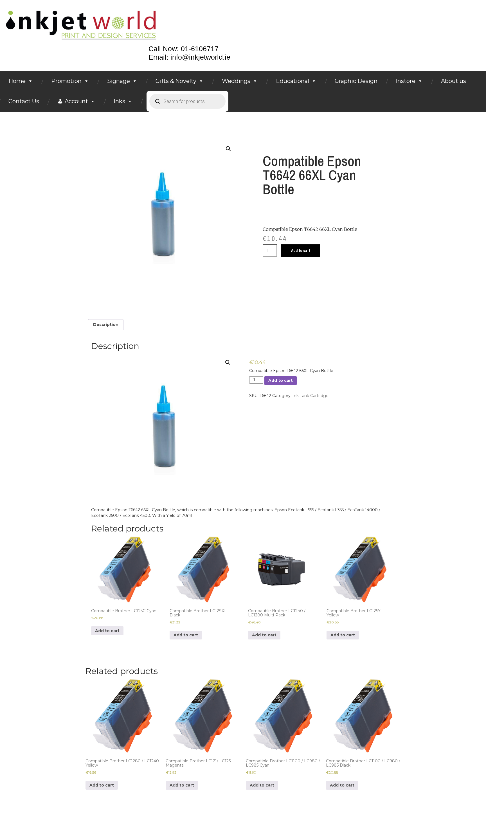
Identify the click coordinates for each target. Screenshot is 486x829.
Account (76, 101)
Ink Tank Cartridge (310, 395)
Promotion (66, 81)
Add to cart (300, 250)
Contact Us (23, 101)
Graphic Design (356, 81)
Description (105, 324)
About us (453, 81)
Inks (119, 101)
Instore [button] (405, 81)
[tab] (105, 324)
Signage (118, 81)
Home (17, 81)
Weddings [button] (236, 81)
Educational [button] (292, 81)
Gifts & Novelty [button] (176, 81)
